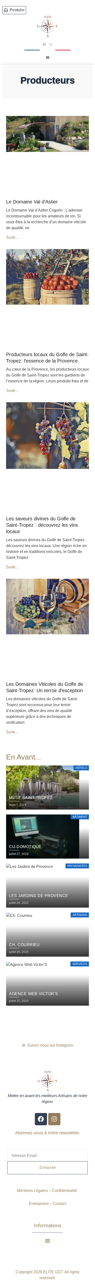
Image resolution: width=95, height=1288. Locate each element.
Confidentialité (65, 1190)
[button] (47, 58)
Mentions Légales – (34, 1190)
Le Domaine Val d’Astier (32, 201)
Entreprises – (41, 1203)
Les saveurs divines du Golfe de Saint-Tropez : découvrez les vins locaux (42, 525)
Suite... (12, 237)
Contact (59, 1203)
